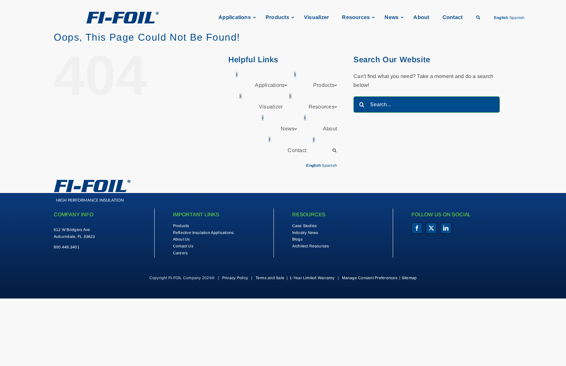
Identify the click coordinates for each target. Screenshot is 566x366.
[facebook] (417, 228)
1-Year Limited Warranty (312, 278)
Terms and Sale (269, 278)
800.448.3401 (67, 247)
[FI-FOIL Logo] (92, 182)
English (501, 17)
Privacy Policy (235, 278)
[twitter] (431, 228)
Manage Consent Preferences (369, 278)
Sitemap (409, 278)
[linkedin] (445, 228)
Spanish (517, 17)
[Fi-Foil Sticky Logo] (122, 14)
